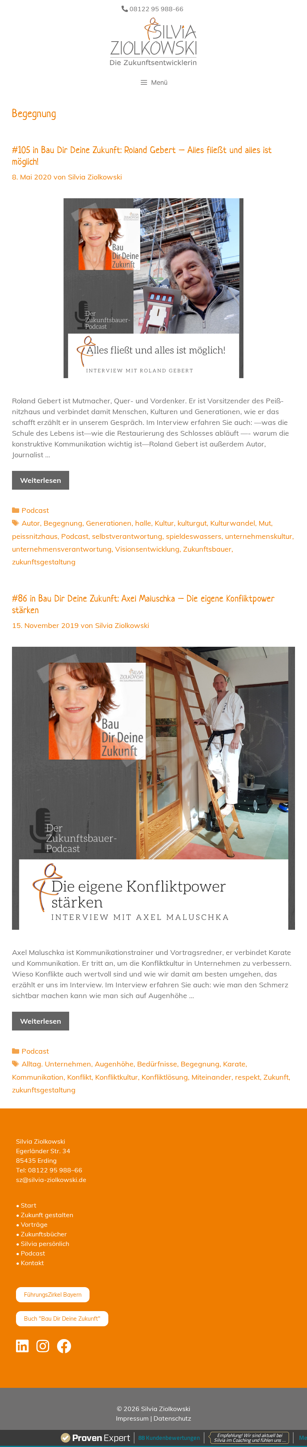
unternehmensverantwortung (62, 549)
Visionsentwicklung (147, 549)
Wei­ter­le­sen (40, 480)
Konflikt (79, 1077)
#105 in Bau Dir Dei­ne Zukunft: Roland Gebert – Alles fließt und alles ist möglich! (142, 155)
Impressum (132, 1418)
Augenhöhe (114, 1063)
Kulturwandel (232, 523)
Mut (265, 523)
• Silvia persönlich (42, 1244)
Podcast (35, 510)
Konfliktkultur (116, 1077)
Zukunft (276, 1077)
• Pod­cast (30, 1253)
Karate (234, 1063)
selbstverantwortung (127, 536)
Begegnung (63, 523)
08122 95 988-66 (155, 9)
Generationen (109, 523)
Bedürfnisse (157, 1063)
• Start (26, 1205)
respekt (247, 1077)
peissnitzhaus (35, 536)
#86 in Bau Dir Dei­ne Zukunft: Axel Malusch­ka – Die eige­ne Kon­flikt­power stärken (143, 604)
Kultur (164, 523)
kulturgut (192, 523)
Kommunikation (38, 1077)
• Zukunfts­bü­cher (41, 1234)
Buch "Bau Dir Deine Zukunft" (62, 1318)
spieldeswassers (193, 536)
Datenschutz (172, 1418)
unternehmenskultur (258, 536)
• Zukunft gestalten (44, 1215)
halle (143, 523)
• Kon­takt (30, 1263)
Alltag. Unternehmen (56, 1063)
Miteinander (211, 1077)
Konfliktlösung (165, 1077)
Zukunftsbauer (207, 549)
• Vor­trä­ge (32, 1224)
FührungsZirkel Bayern (53, 1294)
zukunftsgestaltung (44, 561)
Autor (31, 523)
